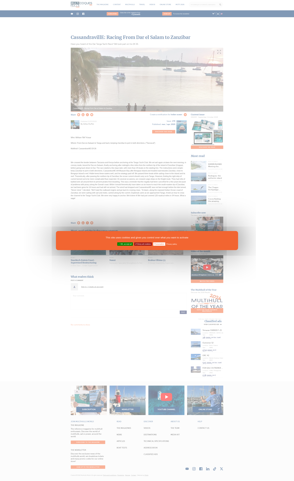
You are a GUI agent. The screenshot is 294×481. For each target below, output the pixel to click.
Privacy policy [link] (171, 244)
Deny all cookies (144, 244)
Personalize (159, 244)
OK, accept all (126, 244)
